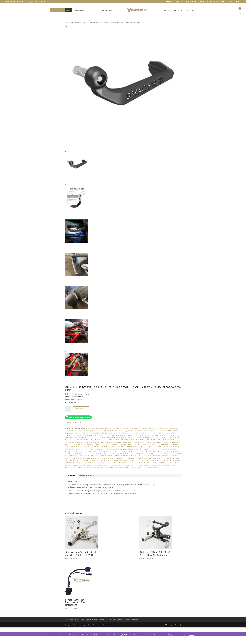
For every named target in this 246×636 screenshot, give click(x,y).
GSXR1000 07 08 (151, 460)
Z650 (103, 433)
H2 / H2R (146, 463)
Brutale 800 (104, 428)
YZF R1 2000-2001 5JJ (138, 460)
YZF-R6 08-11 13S (131, 456)
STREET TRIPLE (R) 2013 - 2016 (102, 451)
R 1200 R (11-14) (120, 456)
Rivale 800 (68, 431)
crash (115, 467)
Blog (176, 2)
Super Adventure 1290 (158, 435)
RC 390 (106, 431)
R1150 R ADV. (83, 449)
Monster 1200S (82, 431)
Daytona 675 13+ (96, 447)
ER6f (165, 442)
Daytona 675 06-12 (133, 444)
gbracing (103, 467)
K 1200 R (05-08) (84, 447)
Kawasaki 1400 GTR (85, 465)
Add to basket (81, 408)
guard (91, 467)
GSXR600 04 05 (70, 442)
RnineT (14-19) (128, 428)
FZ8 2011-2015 (164, 449)
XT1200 (90, 22)
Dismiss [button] (191, 635)
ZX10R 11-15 (127, 460)
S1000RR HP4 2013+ (156, 440)
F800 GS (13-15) (97, 433)
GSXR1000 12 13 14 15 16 (105, 463)
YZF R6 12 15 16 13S (75, 458)
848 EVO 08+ (171, 440)
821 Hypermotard (98, 431)
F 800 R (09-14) (161, 433)
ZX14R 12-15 (107, 465)
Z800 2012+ (122, 437)
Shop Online (79, 10)
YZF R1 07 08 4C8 (137, 463)
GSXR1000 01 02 (87, 458)
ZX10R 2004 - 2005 (139, 458)
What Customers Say (171, 10)
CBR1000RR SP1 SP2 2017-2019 (113, 460)
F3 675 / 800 (81, 433)
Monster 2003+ (118, 428)
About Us (190, 10)
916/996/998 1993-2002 (76, 435)
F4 (130, 433)
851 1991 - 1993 (137, 433)
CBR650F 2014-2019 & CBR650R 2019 (87, 456)
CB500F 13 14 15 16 (157, 442)
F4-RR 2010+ (88, 435)
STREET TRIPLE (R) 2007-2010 (120, 447)
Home (67, 22)
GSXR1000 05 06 (97, 460)
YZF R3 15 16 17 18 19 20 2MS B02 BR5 (137, 435)
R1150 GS (143, 444)
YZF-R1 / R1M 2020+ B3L (139, 465)
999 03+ (123, 444)
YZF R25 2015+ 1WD (107, 435)
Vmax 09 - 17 (72, 433)
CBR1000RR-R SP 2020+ (153, 458)
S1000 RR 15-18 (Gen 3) (167, 437)
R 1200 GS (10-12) (170, 451)
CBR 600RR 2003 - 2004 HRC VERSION (149, 447)
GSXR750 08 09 (94, 453)
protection (138, 467)
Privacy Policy (214, 2)
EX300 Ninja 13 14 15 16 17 (156, 428)
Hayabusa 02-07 (73, 465)
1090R (135, 431)
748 (117, 437)
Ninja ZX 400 (128, 431)
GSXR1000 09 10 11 (90, 463)
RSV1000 (88, 433)
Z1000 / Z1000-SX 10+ (130, 442)
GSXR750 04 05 (129, 449)
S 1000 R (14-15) (119, 435)
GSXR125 (97, 428)
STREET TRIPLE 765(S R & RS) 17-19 (170, 453)
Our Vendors (93, 10)
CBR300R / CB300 (132, 437)
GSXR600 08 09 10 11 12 (112, 444)
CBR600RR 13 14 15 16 (81, 453)
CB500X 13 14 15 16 (116, 442)
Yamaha (84, 22)
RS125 (74, 431)
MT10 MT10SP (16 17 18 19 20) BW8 (159, 465)
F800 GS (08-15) (142, 431)
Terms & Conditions (227, 2)
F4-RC (172, 435)
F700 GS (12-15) (118, 431)
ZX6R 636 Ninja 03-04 (72, 447)
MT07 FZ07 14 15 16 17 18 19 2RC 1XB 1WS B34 (100, 437)
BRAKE (120, 467)
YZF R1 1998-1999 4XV (84, 460)
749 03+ (71, 437)
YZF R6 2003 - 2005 (158, 451)
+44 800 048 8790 (10, 2)
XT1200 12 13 (75, 467)
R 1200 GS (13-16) (152, 453)
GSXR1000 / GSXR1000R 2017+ (159, 463)
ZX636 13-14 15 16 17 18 (101, 458)
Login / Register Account (188, 2)
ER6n (169, 442)
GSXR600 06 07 (142, 442)
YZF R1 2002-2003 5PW (164, 460)
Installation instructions (75, 498)
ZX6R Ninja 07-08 (139, 449)
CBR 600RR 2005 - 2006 (116, 449)
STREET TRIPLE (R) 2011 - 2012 (98, 449)
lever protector (147, 467)
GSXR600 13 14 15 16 (157, 444)
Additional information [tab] (86, 476)
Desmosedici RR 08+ (152, 449)
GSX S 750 (146, 433)
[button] (66, 26)
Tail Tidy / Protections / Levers (98, 440)
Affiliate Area (107, 10)
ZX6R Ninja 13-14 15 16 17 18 (108, 453)
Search (68, 10)
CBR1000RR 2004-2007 (107, 456)
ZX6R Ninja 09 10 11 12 (130, 451)
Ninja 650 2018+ (172, 433)
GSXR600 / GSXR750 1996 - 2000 (148, 437)
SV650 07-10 (152, 431)
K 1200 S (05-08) (167, 447)
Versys (89, 431)
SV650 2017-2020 (111, 433)
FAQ (182, 10)
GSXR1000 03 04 (167, 458)
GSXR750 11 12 (70, 456)
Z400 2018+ (167, 431)
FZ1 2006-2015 (74, 449)
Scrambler (160, 431)
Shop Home (169, 2)
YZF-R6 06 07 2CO (140, 453)
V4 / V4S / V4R (128, 458)
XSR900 (104, 447)
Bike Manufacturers (75, 22)
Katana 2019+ (79, 437)
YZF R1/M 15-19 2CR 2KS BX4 (121, 465)
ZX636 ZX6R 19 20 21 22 (126, 453)
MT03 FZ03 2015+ (123, 433)
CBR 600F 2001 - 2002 (171, 444)
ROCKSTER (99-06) (171, 428)
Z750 (66, 435)
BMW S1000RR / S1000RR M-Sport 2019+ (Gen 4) (93, 442)
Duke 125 (91, 428)
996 (76, 442)
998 (149, 442)
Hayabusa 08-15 (98, 465)
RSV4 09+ (153, 433)
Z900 (164, 440)
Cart (207, 2)
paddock (155, 467)
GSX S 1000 (96, 435)
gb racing (110, 467)
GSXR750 (133, 447)
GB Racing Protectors (116, 458)
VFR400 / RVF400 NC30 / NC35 (118, 440)
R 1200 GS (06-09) (87, 451)
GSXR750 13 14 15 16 (144, 456)
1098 (148, 444)
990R (111, 431)
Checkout (201, 2)
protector (97, 467)
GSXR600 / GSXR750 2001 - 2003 (138, 440)
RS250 (111, 428)
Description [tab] (71, 476)
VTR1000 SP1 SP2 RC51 (76, 463)
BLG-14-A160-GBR (128, 467)
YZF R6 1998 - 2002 (145, 451)
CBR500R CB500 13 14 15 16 (95, 444)
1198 (109, 447)
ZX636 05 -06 (156, 456)
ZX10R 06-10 (72, 460)
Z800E (168, 435)
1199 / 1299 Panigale (74, 451)
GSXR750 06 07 (118, 451)
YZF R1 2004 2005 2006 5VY (122, 463)
